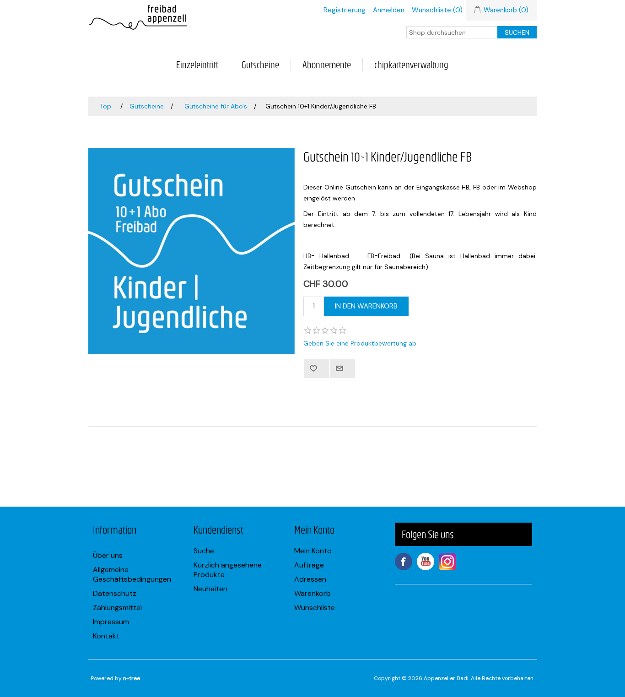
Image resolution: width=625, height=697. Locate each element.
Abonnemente (326, 64)
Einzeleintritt (197, 64)
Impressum (111, 622)
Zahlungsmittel (117, 607)
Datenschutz (114, 593)
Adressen (310, 579)
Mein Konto (313, 551)
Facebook (403, 561)
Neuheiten (210, 589)
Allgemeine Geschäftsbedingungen (132, 574)
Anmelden (388, 10)
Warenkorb (312, 593)
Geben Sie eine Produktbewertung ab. (360, 343)
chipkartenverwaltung (411, 64)
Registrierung (344, 10)
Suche (204, 551)
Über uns (108, 555)
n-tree (131, 678)
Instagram (447, 561)
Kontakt (106, 636)
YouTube (425, 561)
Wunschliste (314, 607)
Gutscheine (260, 64)
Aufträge (309, 565)
